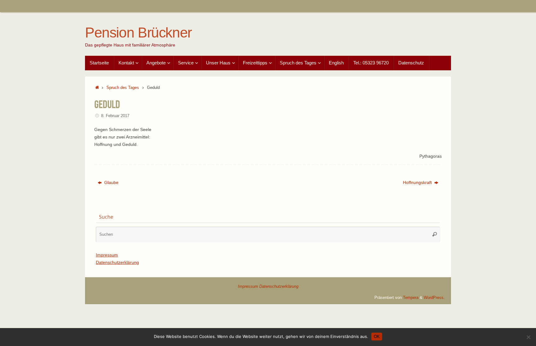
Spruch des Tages (122, 87)
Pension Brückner (138, 33)
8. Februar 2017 (115, 116)
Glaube (110, 182)
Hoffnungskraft (418, 182)
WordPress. (434, 298)
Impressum (107, 254)
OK (377, 336)
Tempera (410, 298)
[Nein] (528, 337)
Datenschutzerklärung (117, 262)
